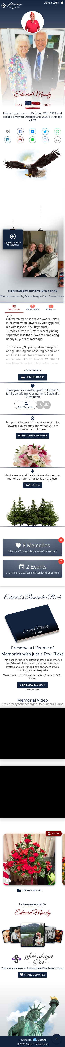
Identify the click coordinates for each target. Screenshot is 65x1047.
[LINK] (57, 139)
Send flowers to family (32, 435)
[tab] (14, 308)
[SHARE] (45, 139)
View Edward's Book (32, 684)
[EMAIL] (20, 139)
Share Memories (34, 974)
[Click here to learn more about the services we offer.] (32, 959)
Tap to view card (32, 890)
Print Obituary (34, 377)
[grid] (32, 248)
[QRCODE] (7, 131)
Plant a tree (32, 485)
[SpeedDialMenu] (57, 1039)
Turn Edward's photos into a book (32, 291)
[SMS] (32, 139)
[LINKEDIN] (7, 139)
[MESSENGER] (32, 131)
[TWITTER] (45, 131)
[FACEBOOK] (20, 131)
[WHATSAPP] (57, 131)
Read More (32, 370)
